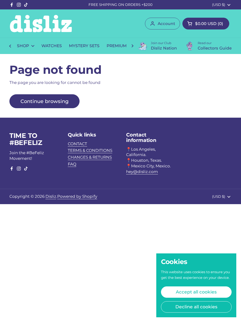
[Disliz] (40, 23)
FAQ (72, 164)
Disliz (50, 196)
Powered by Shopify (77, 196)
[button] (205, 23)
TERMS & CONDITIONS (90, 150)
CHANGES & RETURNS (90, 157)
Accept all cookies (196, 292)
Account (166, 23)
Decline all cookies (196, 307)
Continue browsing (44, 101)
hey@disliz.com (142, 171)
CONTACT (77, 143)
